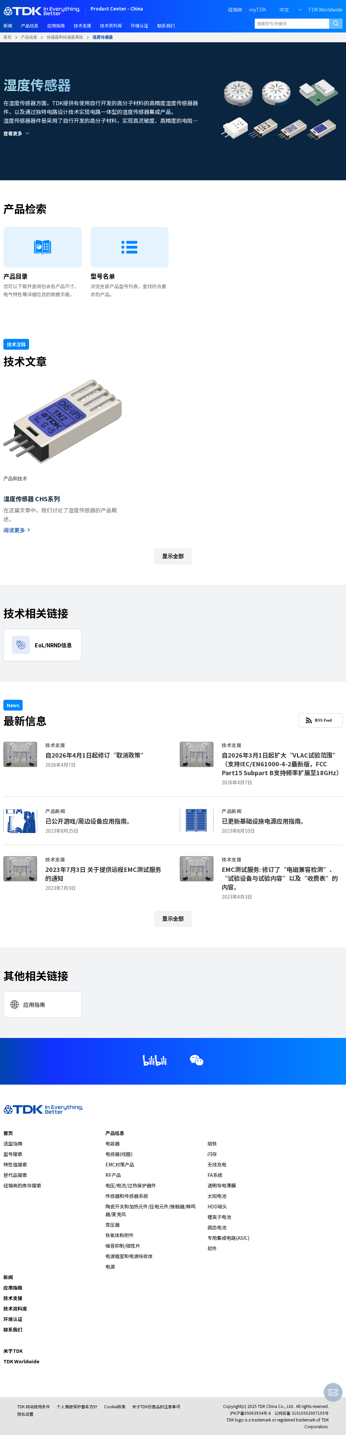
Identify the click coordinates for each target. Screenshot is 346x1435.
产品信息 (29, 37)
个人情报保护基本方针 (77, 1406)
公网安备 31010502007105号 (301, 1413)
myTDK (257, 9)
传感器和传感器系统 (65, 37)
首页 (7, 37)
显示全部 (173, 556)
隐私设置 (25, 1414)
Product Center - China (117, 9)
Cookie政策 (114, 1406)
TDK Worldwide (325, 9)
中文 (284, 9)
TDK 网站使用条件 (33, 1406)
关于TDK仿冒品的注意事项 (156, 1406)
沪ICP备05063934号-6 (250, 1413)
